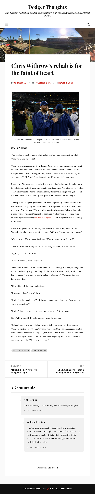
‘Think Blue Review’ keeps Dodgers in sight (24, 371)
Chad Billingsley (21, 350)
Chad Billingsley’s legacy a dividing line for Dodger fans (70, 371)
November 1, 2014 (43, 83)
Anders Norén (65, 489)
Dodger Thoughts (47, 7)
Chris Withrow (39, 350)
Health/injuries (66, 83)
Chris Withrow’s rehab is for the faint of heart (46, 69)
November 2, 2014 (38, 447)
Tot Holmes (30, 399)
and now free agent (42, 217)
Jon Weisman (20, 83)
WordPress (40, 489)
